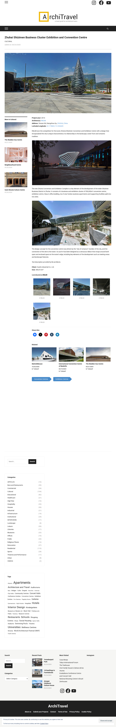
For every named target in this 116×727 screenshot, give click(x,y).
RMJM (43, 121)
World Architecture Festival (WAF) (27, 631)
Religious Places (13, 542)
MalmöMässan (37, 364)
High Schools (20, 603)
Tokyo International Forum (68, 662)
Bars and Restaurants (15, 485)
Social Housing (25, 621)
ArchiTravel (58, 706)
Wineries (10, 631)
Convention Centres (28, 596)
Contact (53, 712)
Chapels (24, 590)
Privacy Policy (74, 712)
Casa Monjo (63, 660)
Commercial (11, 488)
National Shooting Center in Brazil (71, 679)
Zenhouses (63, 681)
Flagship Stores (26, 599)
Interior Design (16, 607)
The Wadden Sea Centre (13, 140)
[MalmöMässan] (44, 354)
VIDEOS (10, 561)
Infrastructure (12, 513)
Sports (9, 551)
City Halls (11, 593)
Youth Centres (12, 633)
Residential (11, 548)
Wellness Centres (29, 627)
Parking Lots (35, 611)
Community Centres (22, 593)
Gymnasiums (11, 603)
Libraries (10, 529)
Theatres (32, 623)
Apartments (21, 583)
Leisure (10, 526)
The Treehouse (64, 665)
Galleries (35, 599)
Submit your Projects (40, 712)
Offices (9, 536)
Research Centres (24, 614)
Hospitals (28, 603)
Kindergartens (31, 607)
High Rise (10, 501)
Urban (9, 558)
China (66, 123)
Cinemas (36, 590)
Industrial (10, 510)
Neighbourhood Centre (13, 165)
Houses (10, 507)
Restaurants (14, 617)
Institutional (11, 517)
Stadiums (11, 623)
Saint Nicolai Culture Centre (15, 190)
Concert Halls (35, 593)
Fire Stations (17, 599)
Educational (11, 495)
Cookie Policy (86, 712)
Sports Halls (35, 621)
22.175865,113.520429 (55, 126)
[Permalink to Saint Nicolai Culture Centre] (16, 180)
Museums (10, 532)
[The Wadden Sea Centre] (98, 354)
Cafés (19, 590)
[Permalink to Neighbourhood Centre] (16, 155)
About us (28, 712)
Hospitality (11, 504)
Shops (16, 621)
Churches (30, 590)
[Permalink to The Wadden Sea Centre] (16, 130)
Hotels (35, 603)
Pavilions (15, 614)
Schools (25, 617)
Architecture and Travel (19, 587)
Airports (10, 583)
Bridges (13, 590)
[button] (71, 162)
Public (9, 539)
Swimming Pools (21, 624)
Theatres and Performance (16, 555)
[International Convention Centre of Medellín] (71, 354)
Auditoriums (35, 587)
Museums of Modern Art (15, 611)
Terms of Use (62, 712)
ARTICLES (10, 482)
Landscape (11, 523)
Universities (14, 627)
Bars (9, 590)
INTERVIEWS (12, 520)
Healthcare (11, 498)
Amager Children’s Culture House (49, 683)
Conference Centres (14, 596)
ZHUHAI (60, 123)
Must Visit (27, 611)
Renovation (11, 545)
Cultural (8, 41)
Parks (10, 614)
